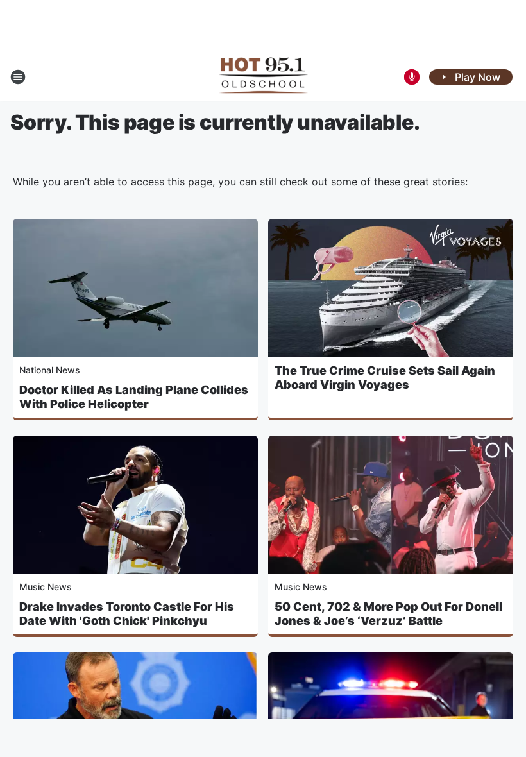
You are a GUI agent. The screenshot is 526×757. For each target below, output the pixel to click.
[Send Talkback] (412, 77)
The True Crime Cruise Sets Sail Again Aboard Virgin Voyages (385, 377)
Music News (45, 586)
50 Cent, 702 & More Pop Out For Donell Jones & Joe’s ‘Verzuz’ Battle (388, 613)
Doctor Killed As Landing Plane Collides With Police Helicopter (133, 397)
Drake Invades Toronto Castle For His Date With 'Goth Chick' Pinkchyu (126, 613)
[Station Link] (263, 77)
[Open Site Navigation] (18, 77)
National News (49, 369)
